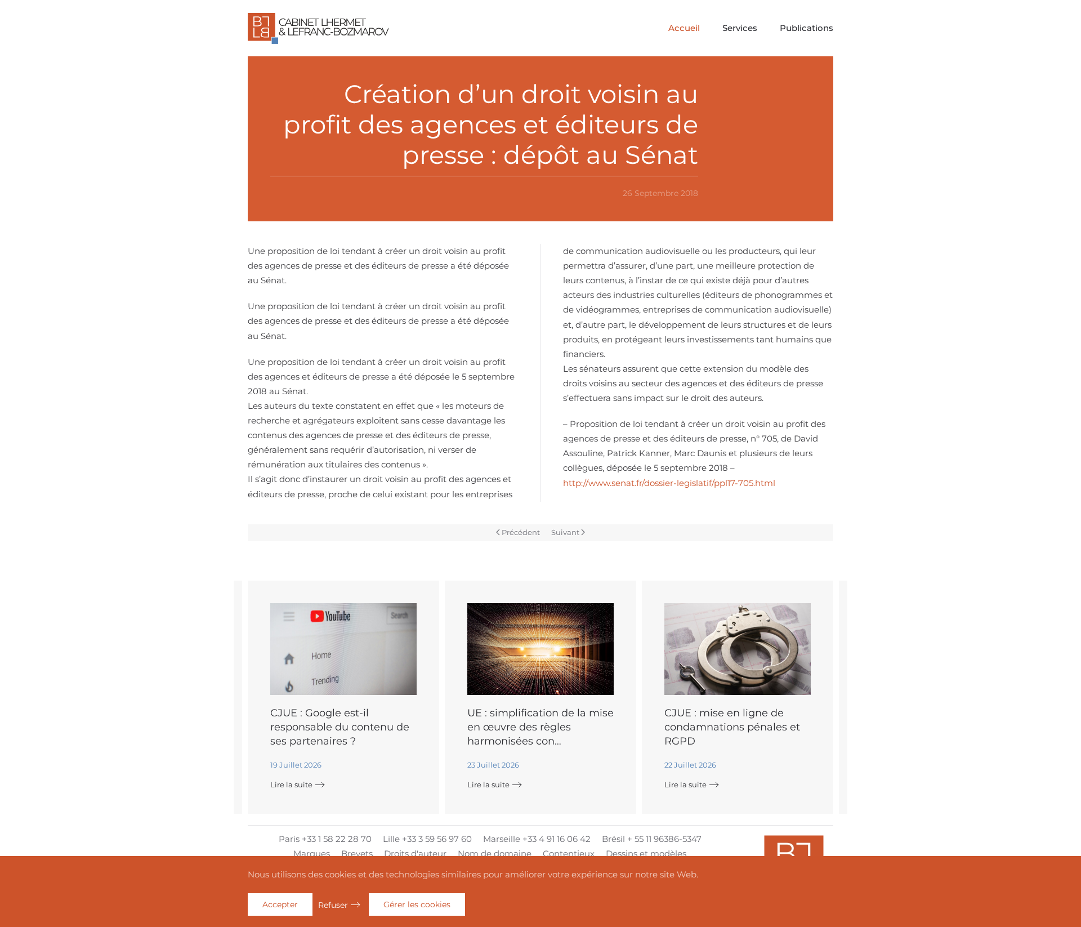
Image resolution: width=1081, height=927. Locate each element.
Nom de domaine (494, 853)
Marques (311, 853)
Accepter (280, 904)
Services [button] (739, 28)
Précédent (521, 532)
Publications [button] (806, 28)
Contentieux (569, 853)
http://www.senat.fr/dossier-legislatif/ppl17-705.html (669, 483)
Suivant (565, 532)
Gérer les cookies (416, 904)
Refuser (333, 905)
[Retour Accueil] (318, 28)
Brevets (357, 853)
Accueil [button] (684, 28)
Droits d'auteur (415, 853)
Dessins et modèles (646, 853)
